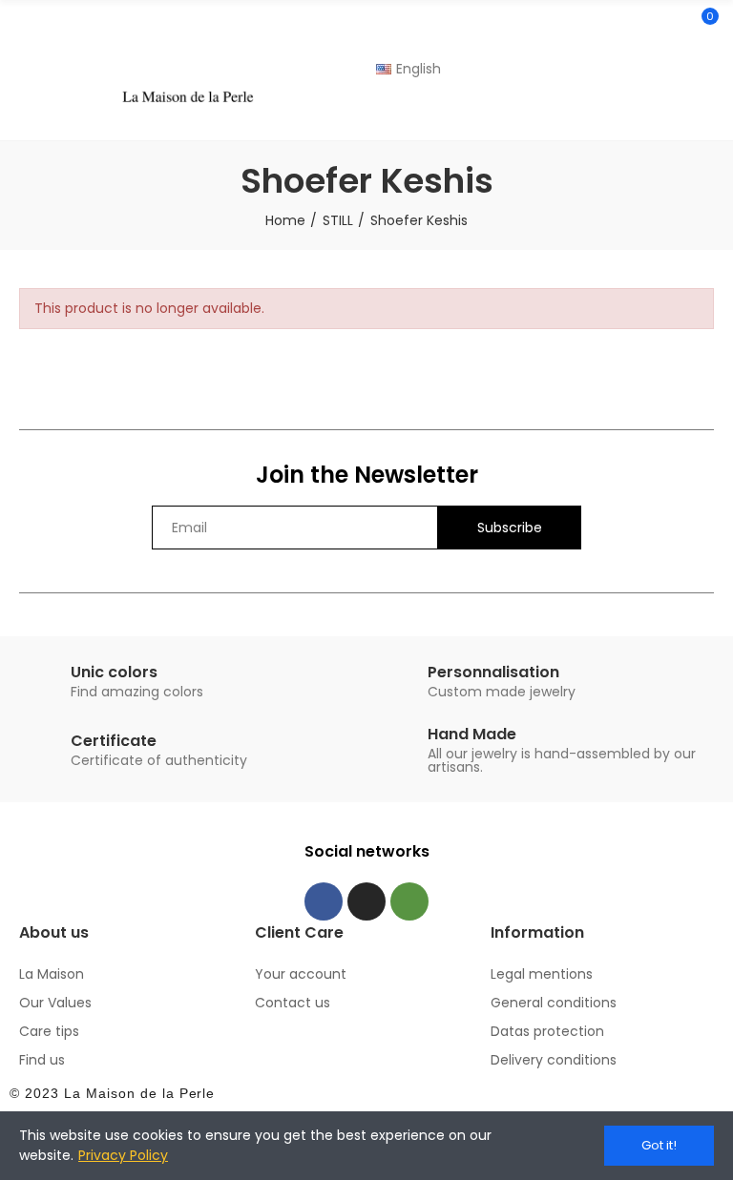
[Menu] (28, 47)
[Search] (669, 25)
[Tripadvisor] (409, 901)
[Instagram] (366, 901)
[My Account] (704, 114)
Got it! (659, 1145)
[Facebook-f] (323, 901)
